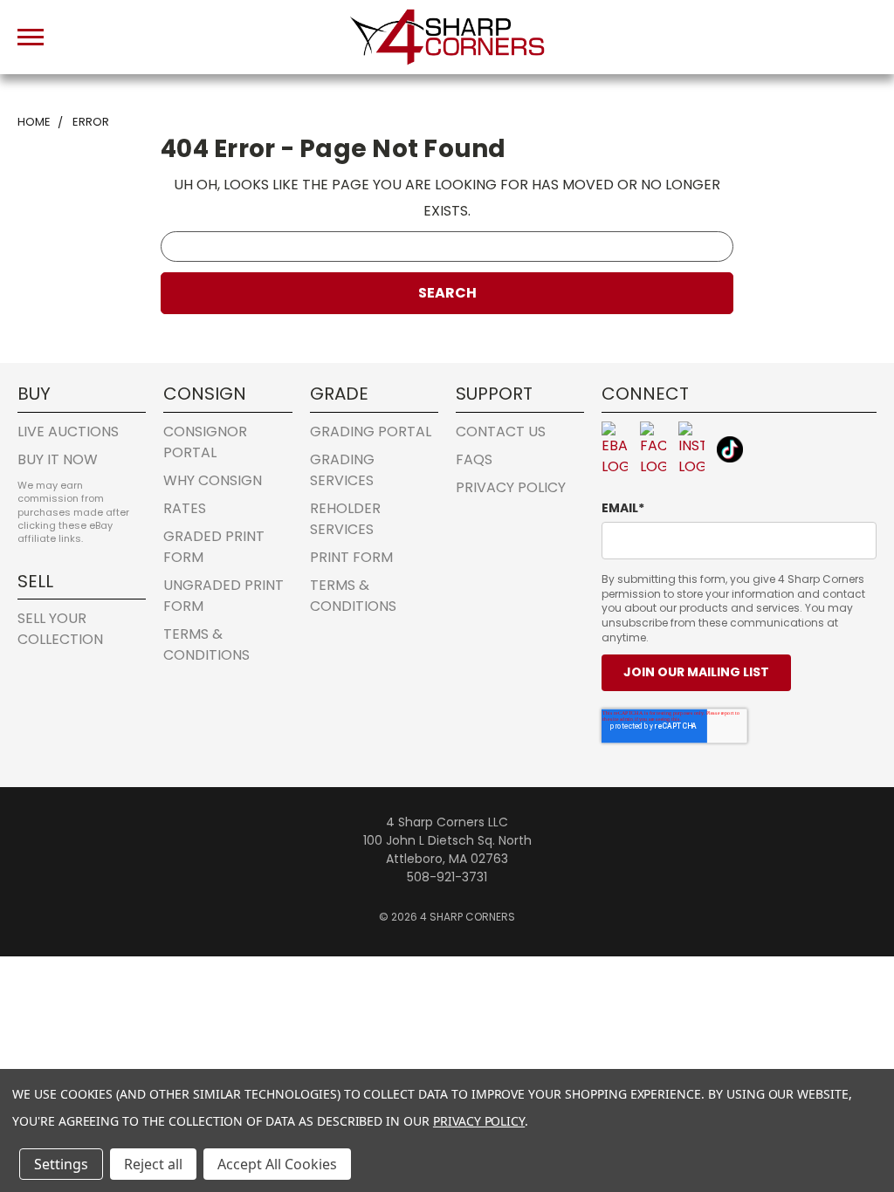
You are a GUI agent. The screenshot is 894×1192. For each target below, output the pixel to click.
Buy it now (57, 459)
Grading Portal (370, 431)
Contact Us (501, 431)
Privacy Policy (511, 487)
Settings (61, 1164)
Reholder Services (345, 518)
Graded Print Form (214, 546)
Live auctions (68, 431)
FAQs (474, 459)
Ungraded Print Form (223, 595)
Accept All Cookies (277, 1164)
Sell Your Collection (60, 628)
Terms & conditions (206, 644)
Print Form (351, 557)
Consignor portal (205, 441)
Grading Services (342, 469)
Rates (184, 508)
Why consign (212, 480)
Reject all (153, 1164)
